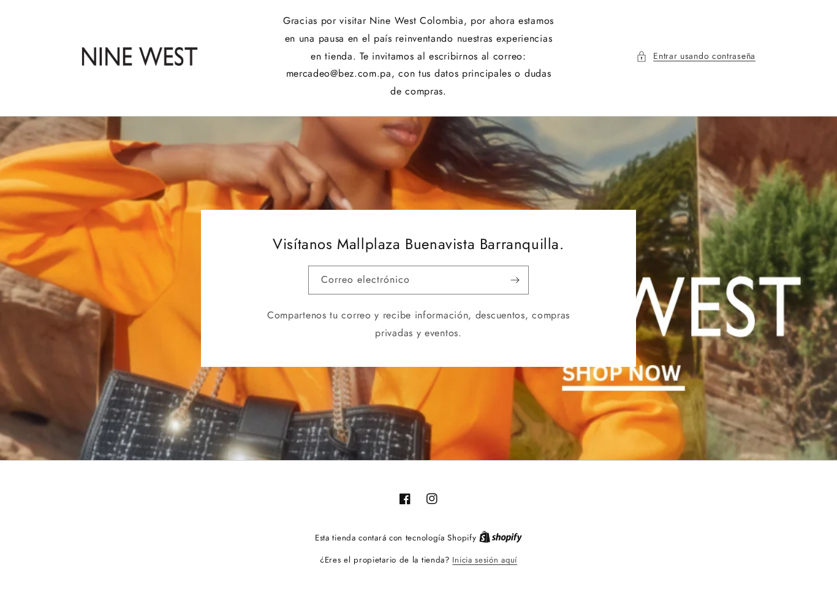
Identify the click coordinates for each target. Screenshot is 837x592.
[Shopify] (500, 538)
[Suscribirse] (514, 280)
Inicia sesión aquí (484, 560)
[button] (696, 56)
